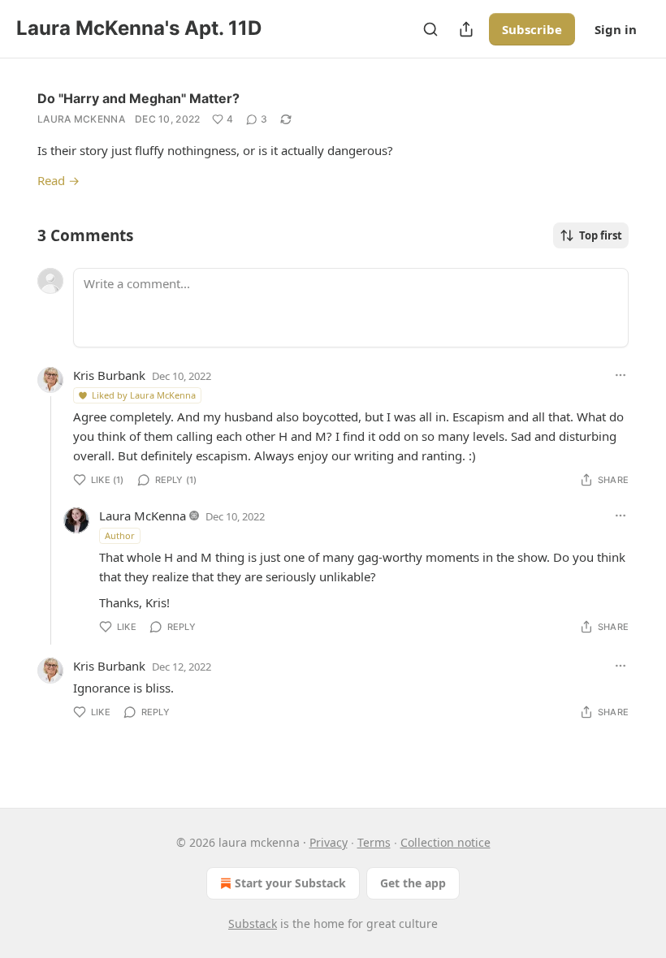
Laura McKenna (81, 119)
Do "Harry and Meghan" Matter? (138, 98)
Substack (252, 923)
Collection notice (445, 842)
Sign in (616, 29)
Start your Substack (290, 883)
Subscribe (532, 29)
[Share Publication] (466, 29)
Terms (374, 842)
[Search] (430, 29)
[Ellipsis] (621, 375)
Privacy (328, 842)
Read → (58, 180)
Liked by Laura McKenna (144, 395)
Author (120, 535)
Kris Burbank (109, 375)
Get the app (413, 883)
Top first (600, 235)
